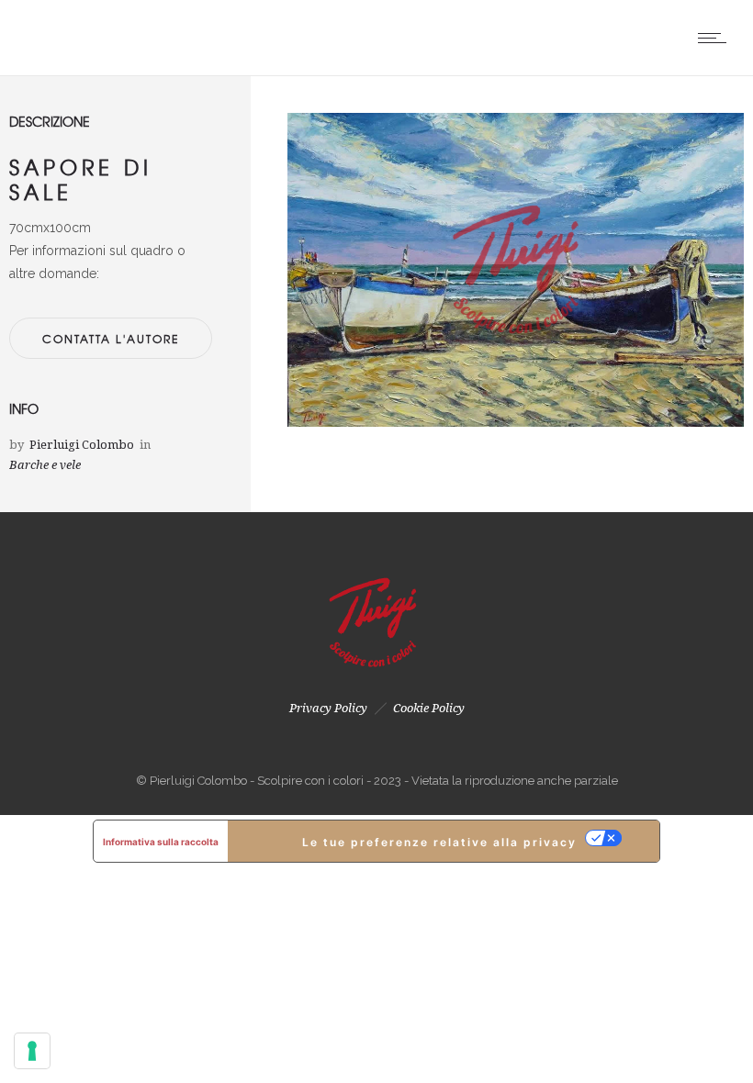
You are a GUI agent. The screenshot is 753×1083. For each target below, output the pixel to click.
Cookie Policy (429, 708)
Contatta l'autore (110, 338)
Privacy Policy (328, 708)
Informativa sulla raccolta (161, 841)
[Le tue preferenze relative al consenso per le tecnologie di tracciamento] (32, 1050)
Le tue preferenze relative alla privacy (439, 842)
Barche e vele (45, 465)
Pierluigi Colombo (81, 445)
